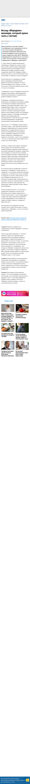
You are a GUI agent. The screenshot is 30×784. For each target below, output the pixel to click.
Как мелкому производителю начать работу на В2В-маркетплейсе (22, 353)
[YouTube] (17, 20)
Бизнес (7, 23)
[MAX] (12, 20)
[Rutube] (20, 20)
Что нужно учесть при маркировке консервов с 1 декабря (7, 335)
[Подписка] (22, 20)
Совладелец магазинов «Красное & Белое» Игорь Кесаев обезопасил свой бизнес (7, 353)
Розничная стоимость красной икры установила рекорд (21, 316)
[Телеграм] (7, 20)
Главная (3, 23)
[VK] (9, 20)
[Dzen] (15, 20)
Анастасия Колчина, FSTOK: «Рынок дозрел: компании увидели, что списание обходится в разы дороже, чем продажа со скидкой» (7, 317)
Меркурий (6, 43)
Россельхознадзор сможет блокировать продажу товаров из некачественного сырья (22, 337)
